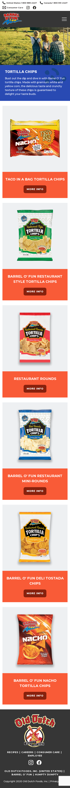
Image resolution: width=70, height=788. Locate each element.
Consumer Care (15, 7)
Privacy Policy (58, 781)
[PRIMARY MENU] (64, 19)
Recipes (12, 752)
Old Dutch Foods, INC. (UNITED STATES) (33, 771)
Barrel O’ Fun (22, 774)
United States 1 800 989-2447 (21, 3)
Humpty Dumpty (46, 774)
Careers (27, 752)
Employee (35, 755)
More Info (35, 189)
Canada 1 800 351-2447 (55, 3)
